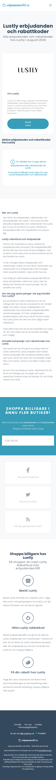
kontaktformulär (45, 750)
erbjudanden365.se (18, 5)
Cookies (38, 724)
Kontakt (17, 724)
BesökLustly (28, 124)
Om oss (28, 724)
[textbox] (28, 440)
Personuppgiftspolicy (28, 727)
